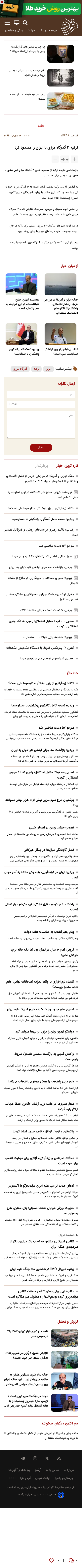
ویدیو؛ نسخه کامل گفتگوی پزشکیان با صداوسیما (24, 351)
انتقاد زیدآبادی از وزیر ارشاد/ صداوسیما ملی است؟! (62, 351)
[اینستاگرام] (35, 1458)
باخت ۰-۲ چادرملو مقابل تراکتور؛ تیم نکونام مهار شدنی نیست (41, 907)
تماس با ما (52, 1470)
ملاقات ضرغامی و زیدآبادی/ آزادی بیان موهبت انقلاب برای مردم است (41, 1161)
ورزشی (42, 30)
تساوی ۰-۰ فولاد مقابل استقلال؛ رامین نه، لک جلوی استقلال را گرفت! (43, 775)
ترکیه (36, 368)
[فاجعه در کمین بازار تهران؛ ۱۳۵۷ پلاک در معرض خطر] (64, 1338)
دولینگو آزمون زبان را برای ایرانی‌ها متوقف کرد (45, 1031)
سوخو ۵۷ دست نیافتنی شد (56, 546)
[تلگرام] (23, 1458)
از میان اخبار (69, 266)
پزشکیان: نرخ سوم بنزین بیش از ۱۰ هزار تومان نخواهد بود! (41, 802)
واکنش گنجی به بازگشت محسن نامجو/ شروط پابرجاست (46, 1056)
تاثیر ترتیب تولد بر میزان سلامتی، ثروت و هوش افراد (27, 73)
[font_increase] (74, 159)
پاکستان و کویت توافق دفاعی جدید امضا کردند (43, 1131)
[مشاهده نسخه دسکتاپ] (17, 23)
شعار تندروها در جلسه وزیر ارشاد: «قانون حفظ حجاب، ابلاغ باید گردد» (41, 1106)
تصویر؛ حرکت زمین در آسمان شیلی (51, 827)
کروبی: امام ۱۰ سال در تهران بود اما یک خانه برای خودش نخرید (44, 952)
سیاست (53, 30)
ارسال (41, 447)
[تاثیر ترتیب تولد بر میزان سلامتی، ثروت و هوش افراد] (60, 78)
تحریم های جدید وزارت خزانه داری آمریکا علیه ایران (40, 1009)
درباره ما (68, 1470)
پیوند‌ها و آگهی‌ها (19, 1470)
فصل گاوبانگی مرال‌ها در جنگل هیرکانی (49, 850)
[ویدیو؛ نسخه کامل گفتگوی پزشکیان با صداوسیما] (21, 334)
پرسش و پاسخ (64, 1478)
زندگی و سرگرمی (14, 30)
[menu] (7, 22)
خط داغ (72, 673)
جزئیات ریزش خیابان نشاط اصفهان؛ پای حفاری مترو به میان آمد (42, 1210)
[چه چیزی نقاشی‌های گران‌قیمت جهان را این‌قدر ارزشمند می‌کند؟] (60, 54)
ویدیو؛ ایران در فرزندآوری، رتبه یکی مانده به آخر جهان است (41, 875)
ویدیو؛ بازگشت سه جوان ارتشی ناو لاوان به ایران (40, 567)
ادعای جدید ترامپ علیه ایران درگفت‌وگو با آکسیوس (41, 1186)
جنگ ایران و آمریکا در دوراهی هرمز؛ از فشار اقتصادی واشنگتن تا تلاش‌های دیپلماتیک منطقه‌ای (61, 306)
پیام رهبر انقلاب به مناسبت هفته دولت (49, 932)
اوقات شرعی (42, 1478)
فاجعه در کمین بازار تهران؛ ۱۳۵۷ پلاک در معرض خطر (27, 1334)
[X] (47, 1458)
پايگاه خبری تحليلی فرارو (33, 1487)
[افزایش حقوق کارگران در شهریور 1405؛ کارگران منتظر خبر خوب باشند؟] (64, 1360)
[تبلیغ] (41, 8)
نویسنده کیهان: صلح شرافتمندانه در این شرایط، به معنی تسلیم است (22, 304)
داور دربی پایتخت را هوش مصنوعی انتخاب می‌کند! (41, 1081)
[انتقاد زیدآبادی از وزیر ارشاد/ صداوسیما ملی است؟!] (60, 334)
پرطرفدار (41, 466)
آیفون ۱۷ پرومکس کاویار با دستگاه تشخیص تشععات (40, 648)
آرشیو (38, 1470)
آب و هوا (25, 1478)
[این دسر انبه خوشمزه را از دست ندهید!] (60, 101)
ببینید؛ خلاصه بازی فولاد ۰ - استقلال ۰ (47, 637)
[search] (25, 22)
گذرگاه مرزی (20, 368)
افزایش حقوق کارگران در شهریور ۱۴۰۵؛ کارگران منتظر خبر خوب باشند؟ (26, 1355)
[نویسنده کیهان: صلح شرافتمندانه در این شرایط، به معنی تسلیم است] (21, 284)
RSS (12, 1478)
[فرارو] (69, 26)
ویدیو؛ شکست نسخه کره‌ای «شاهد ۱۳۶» (46, 610)
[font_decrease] (55, 159)
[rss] (59, 1458)
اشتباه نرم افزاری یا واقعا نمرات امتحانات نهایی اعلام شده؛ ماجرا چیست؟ (42, 984)
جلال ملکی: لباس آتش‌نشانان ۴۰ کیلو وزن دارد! (42, 556)
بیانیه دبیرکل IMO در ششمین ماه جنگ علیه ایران (42, 1269)
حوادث (31, 30)
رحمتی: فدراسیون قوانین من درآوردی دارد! (47, 658)
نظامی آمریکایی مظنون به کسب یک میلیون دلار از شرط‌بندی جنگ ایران (44, 1244)
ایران (49, 368)
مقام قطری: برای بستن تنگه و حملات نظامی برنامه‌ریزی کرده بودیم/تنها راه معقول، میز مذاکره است (43, 1294)
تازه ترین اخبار (67, 466)
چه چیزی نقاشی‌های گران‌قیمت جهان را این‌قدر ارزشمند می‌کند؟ (27, 49)
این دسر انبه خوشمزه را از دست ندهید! (27, 96)
